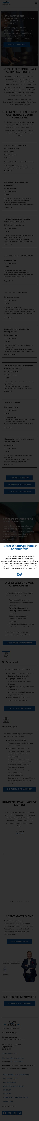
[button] (36, 546)
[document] (19, 560)
